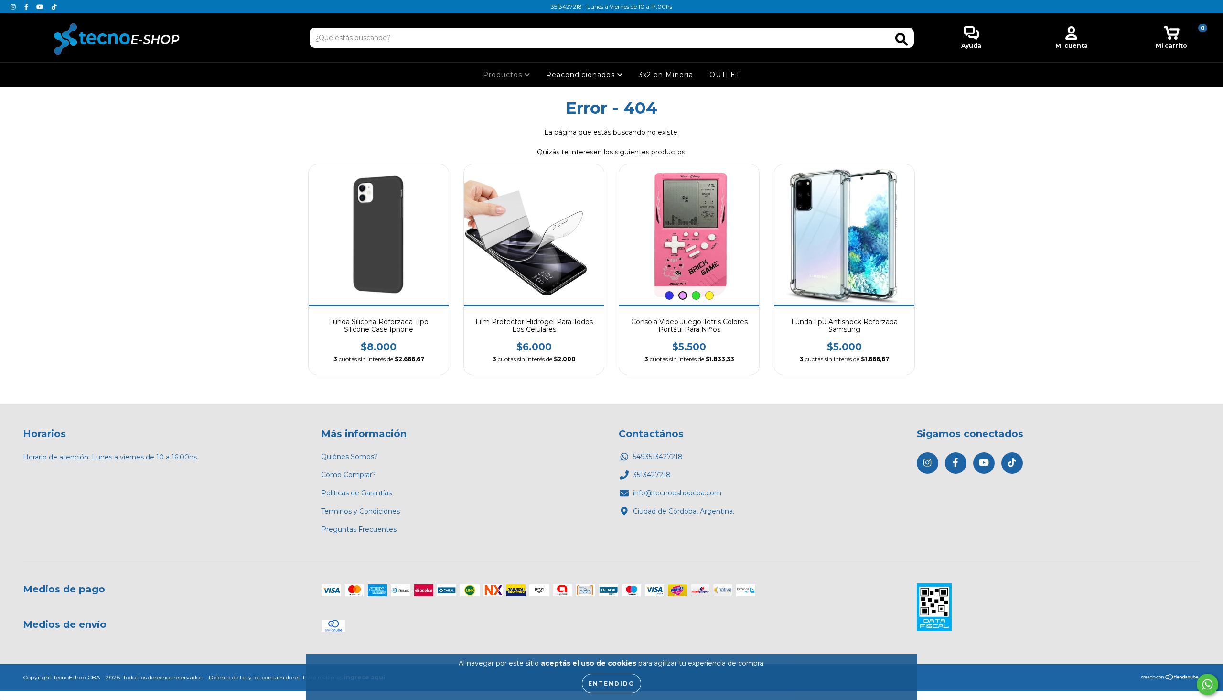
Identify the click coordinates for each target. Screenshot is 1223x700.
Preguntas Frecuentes (359, 529)
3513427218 (652, 474)
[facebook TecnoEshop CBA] (27, 6)
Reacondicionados (581, 74)
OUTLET (724, 74)
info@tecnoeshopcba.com (677, 493)
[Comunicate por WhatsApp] (1207, 684)
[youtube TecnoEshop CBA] (40, 6)
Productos (504, 74)
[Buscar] (901, 39)
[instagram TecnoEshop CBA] (14, 6)
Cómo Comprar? (348, 474)
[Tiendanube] (1170, 678)
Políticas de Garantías (356, 493)
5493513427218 (658, 456)
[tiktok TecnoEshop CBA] (54, 6)
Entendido (611, 683)
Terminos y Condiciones (360, 511)
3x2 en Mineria (666, 74)
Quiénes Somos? (349, 456)
